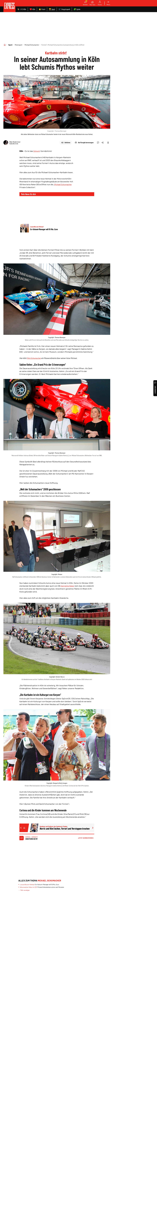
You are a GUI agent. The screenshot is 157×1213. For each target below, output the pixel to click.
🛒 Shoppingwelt (64, 9)
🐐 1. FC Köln (21, 9)
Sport (10, 45)
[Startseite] (4, 45)
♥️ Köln (32, 9)
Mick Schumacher (34, 358)
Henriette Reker (67, 586)
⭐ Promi (42, 9)
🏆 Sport (52, 9)
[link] (9, 6)
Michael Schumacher (32, 45)
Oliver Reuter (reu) (14, 142)
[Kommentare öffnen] (98, 143)
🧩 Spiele (77, 9)
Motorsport (18, 45)
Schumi (36, 151)
